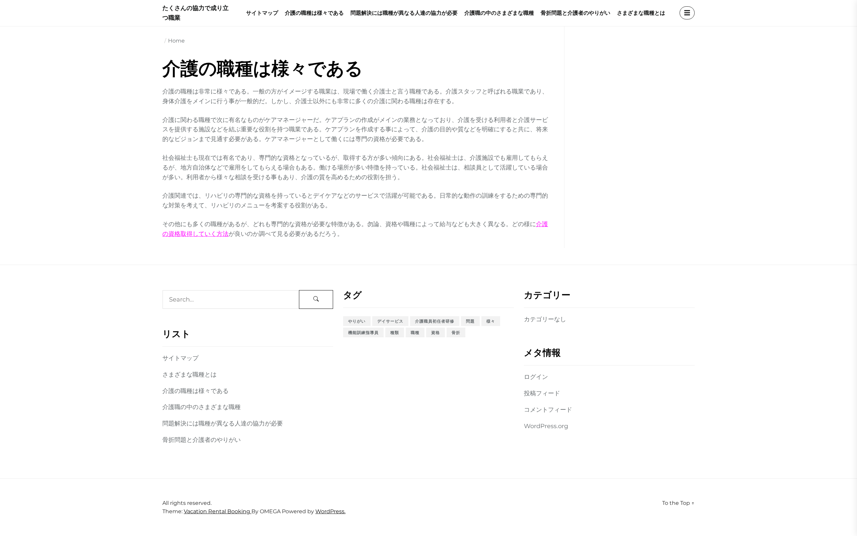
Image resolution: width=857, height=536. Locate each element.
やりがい (357, 321)
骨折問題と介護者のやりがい (575, 13)
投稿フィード (542, 393)
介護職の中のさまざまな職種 (499, 13)
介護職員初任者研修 (434, 321)
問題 (470, 321)
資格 (435, 332)
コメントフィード (548, 409)
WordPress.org (546, 426)
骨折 (456, 332)
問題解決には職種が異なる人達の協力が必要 (404, 13)
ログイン (536, 377)
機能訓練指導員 (363, 332)
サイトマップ (262, 13)
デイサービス (390, 321)
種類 (394, 332)
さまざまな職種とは (641, 13)
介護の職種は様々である (314, 13)
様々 (490, 321)
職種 (415, 332)
